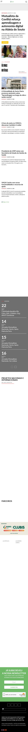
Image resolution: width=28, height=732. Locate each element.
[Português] (4, 730)
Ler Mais (5, 42)
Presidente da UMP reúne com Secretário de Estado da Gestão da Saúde (14, 153)
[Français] (3, 730)
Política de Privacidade (19, 723)
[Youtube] (19, 705)
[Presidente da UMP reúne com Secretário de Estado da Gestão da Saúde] (14, 143)
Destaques (4, 13)
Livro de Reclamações (7, 723)
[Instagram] (12, 705)
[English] (2, 730)
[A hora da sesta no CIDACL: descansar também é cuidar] (14, 115)
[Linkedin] (15, 705)
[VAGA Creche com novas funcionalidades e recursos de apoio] (14, 174)
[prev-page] (12, 367)
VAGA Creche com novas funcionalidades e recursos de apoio (12, 184)
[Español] (6, 730)
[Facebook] (8, 705)
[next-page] (15, 367)
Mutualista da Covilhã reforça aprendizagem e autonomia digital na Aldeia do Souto (13, 23)
